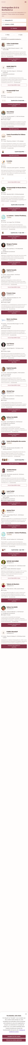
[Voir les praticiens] (14, 178)
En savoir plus (10, 56)
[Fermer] (26, 1014)
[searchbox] (14, 20)
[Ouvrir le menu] (25, 2)
